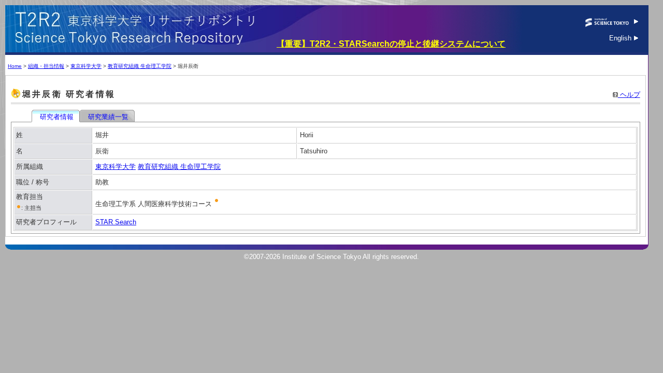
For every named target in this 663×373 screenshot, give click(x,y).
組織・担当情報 (46, 66)
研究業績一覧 (108, 117)
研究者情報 (57, 117)
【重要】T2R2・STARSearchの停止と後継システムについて (391, 43)
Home (15, 66)
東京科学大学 (86, 66)
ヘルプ (629, 94)
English (621, 38)
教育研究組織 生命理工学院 (139, 66)
